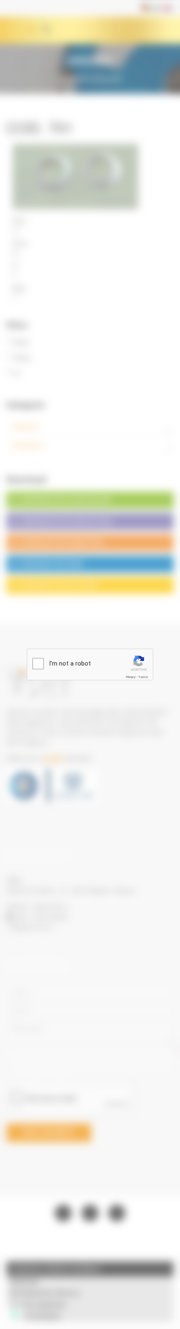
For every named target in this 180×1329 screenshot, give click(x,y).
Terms (143, 677)
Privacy (131, 677)
